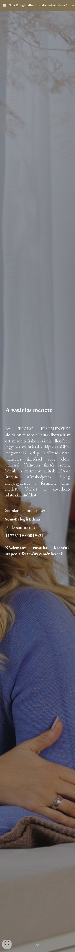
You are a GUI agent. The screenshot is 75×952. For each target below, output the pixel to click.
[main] (37, 413)
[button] (4, 5)
